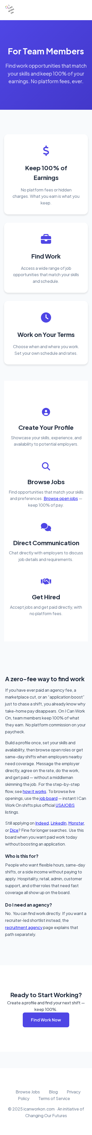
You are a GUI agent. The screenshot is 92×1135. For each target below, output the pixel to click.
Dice (14, 830)
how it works (34, 791)
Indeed (42, 823)
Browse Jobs (28, 1091)
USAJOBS (65, 805)
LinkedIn (58, 823)
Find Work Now (46, 1019)
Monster (76, 823)
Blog (53, 1091)
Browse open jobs (61, 498)
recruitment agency (23, 927)
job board (48, 798)
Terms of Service (54, 1098)
